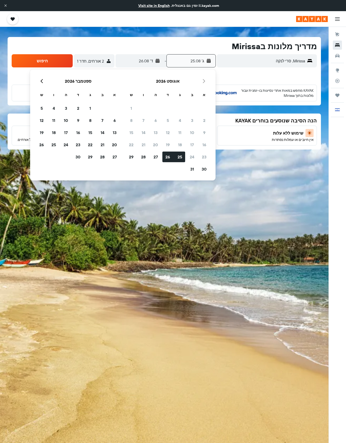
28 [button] (143, 156)
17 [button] (192, 144)
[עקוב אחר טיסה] (337, 81)
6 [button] (156, 120)
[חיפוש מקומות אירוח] (337, 45)
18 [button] (180, 144)
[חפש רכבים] (337, 56)
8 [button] (131, 120)
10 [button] (192, 132)
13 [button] (156, 132)
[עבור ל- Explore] (337, 70)
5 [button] (168, 120)
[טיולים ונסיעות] (337, 95)
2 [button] (204, 120)
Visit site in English (154, 5)
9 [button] (204, 132)
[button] (5, 5)
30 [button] (204, 169)
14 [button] (143, 132)
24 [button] (192, 156)
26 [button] (167, 156)
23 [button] (204, 156)
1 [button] (131, 108)
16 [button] (204, 144)
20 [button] (155, 144)
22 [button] (131, 144)
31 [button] (192, 169)
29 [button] (131, 156)
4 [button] (180, 120)
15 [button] (131, 132)
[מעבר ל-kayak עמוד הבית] (312, 19)
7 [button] (143, 120)
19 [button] (168, 144)
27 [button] (155, 156)
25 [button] (180, 156)
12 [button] (168, 132)
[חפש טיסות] (337, 34)
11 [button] (179, 132)
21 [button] (143, 144)
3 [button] (192, 120)
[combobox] (262, 60)
